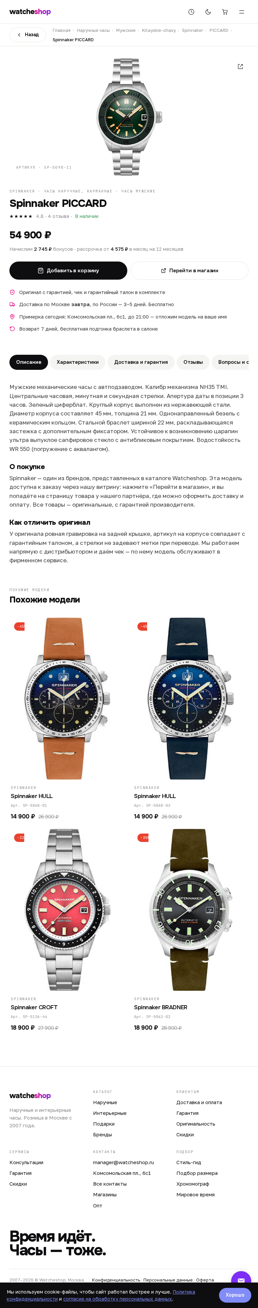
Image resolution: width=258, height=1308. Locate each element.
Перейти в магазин (193, 270)
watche (30, 11)
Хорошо (235, 1295)
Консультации (26, 1162)
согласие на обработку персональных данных (117, 1299)
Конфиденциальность (116, 1280)
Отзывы (193, 362)
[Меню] (241, 12)
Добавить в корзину (73, 270)
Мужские (126, 30)
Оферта (205, 1280)
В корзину (64, 770)
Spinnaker (192, 30)
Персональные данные (168, 1280)
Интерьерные (110, 1113)
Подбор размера (197, 1173)
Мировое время (195, 1194)
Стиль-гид (188, 1162)
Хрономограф (192, 1184)
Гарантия (187, 1113)
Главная (62, 30)
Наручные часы (93, 30)
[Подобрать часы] (191, 12)
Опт (97, 1205)
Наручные (105, 1102)
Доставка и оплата (199, 1102)
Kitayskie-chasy (159, 30)
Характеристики (78, 362)
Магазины (105, 1194)
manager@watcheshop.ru (123, 1162)
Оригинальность (195, 1124)
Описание (28, 362)
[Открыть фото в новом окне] (240, 66)
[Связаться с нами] (241, 1281)
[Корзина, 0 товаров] (225, 12)
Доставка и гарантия (141, 362)
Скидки (185, 1134)
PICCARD (219, 30)
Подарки (104, 1124)
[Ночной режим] (208, 12)
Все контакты (110, 1184)
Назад (32, 35)
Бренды (102, 1134)
